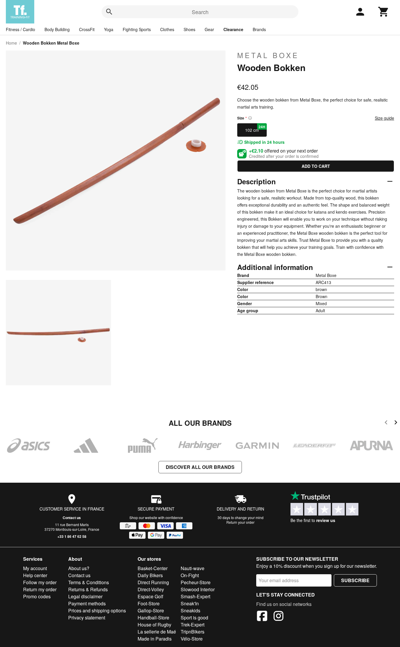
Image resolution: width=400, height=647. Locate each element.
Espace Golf (150, 596)
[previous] (386, 423)
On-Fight (190, 575)
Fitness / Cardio (20, 29)
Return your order (240, 522)
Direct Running (153, 582)
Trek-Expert (192, 624)
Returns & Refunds (88, 589)
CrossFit (87, 29)
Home (11, 43)
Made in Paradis (155, 638)
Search (200, 12)
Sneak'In (190, 603)
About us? (78, 568)
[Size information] (250, 118)
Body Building (57, 29)
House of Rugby (154, 624)
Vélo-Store (192, 638)
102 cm (255, 128)
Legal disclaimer (85, 596)
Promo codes (37, 596)
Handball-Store (153, 617)
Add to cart (316, 166)
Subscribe (355, 580)
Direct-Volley (151, 589)
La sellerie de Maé (157, 631)
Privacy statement (86, 617)
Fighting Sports (137, 29)
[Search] (109, 11)
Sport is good (194, 617)
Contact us (72, 517)
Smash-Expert (195, 596)
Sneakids (190, 610)
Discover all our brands (200, 467)
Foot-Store (149, 603)
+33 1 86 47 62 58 (71, 536)
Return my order (40, 589)
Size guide (384, 118)
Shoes (189, 29)
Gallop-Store (151, 610)
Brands (259, 29)
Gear (209, 29)
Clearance (233, 29)
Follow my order (40, 582)
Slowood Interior (198, 589)
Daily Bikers (150, 575)
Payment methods (87, 603)
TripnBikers (192, 631)
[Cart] (383, 12)
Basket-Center (152, 568)
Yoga (108, 29)
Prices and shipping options (97, 610)
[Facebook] (262, 617)
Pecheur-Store (196, 582)
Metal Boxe (268, 55)
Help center (35, 575)
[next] (396, 423)
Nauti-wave (192, 568)
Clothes (167, 29)
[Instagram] (278, 617)
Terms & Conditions (88, 582)
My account (35, 568)
